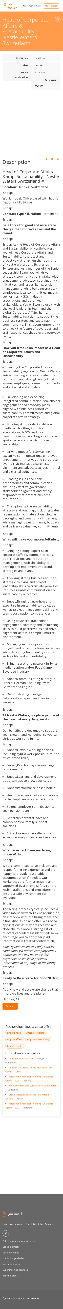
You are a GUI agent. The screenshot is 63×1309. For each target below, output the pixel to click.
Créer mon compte (32, 6)
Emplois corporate (35, 1032)
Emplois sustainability (38, 1039)
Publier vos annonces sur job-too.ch (21, 1241)
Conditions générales (13, 1258)
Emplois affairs (14, 1039)
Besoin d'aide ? (10, 1275)
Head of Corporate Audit (21, 1058)
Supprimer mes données (15, 1269)
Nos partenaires (11, 1252)
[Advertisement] (31, 123)
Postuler (10, 1006)
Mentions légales (11, 1264)
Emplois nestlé (14, 1045)
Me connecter (51, 6)
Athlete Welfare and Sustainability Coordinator (32, 1085)
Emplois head (14, 1032)
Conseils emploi (11, 1246)
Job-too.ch (10, 1298)
